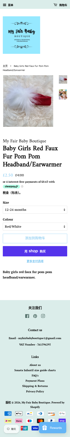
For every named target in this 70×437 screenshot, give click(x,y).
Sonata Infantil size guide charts (35, 370)
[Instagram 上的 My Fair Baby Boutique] (43, 316)
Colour (8, 219)
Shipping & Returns (35, 386)
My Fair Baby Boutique (36, 402)
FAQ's (35, 375)
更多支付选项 (35, 261)
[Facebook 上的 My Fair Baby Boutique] (27, 316)
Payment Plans (35, 380)
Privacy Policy (35, 391)
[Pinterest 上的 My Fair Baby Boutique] (35, 316)
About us (35, 365)
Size (6, 202)
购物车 (63, 5)
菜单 (10, 5)
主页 (5, 66)
